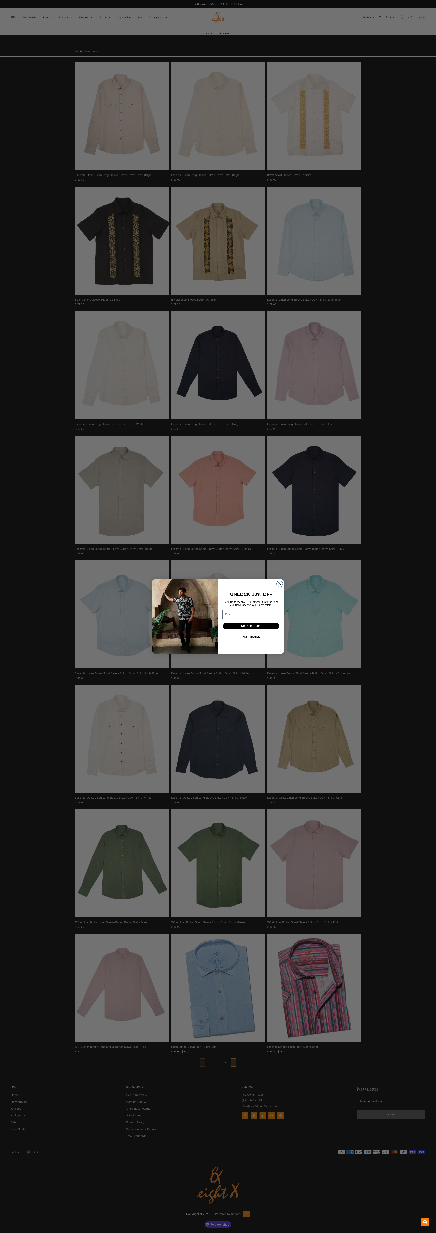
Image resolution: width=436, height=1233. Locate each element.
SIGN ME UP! (251, 626)
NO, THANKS (251, 637)
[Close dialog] (280, 584)
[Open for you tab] (425, 1222)
